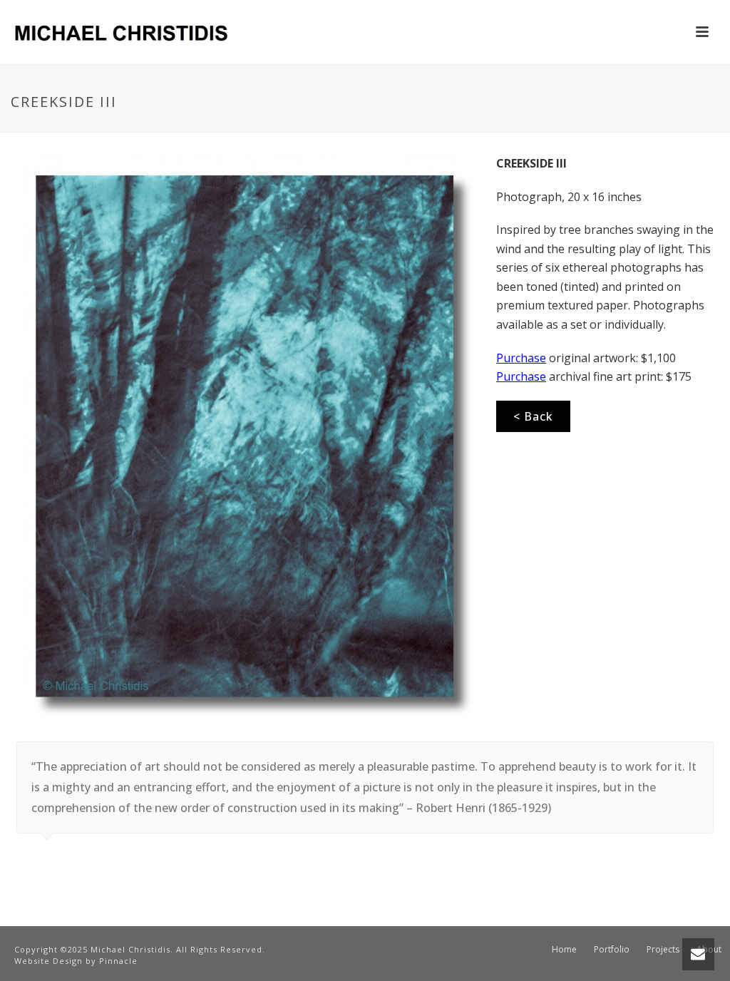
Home (564, 949)
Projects (663, 949)
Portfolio (611, 949)
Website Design (48, 960)
